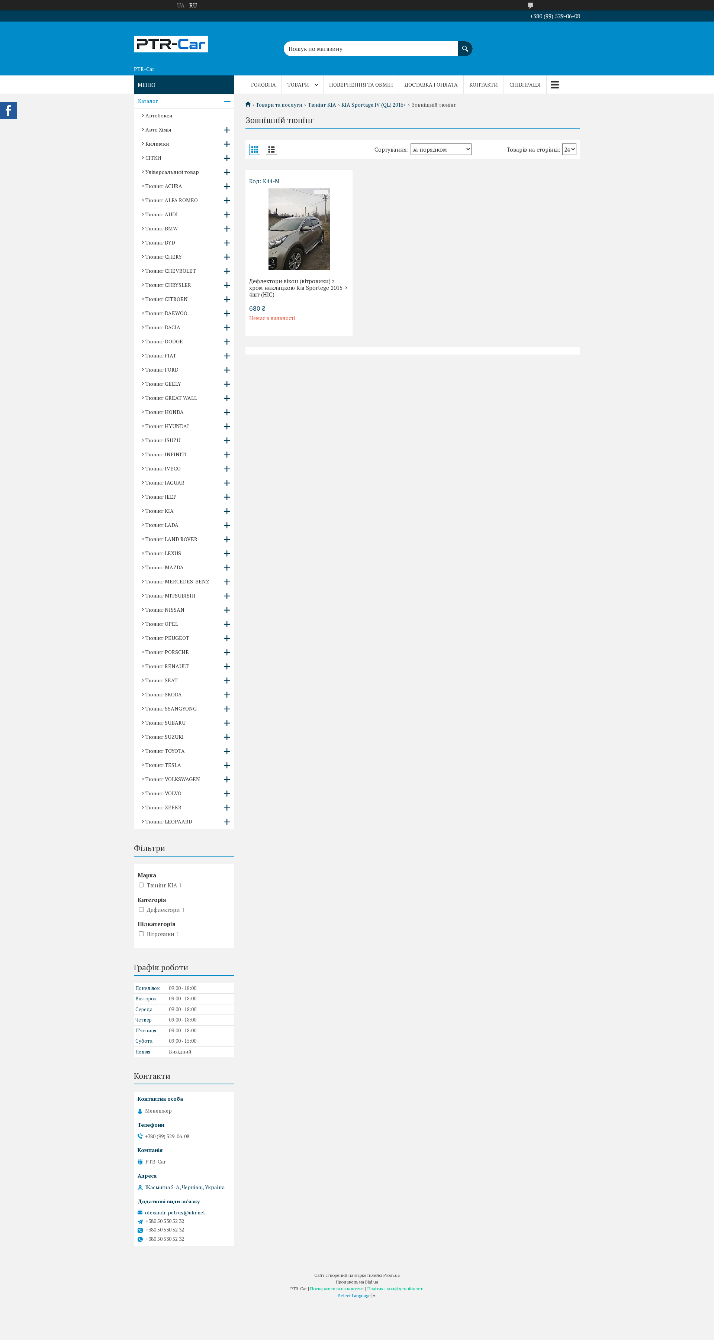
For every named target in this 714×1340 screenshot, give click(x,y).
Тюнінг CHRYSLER (168, 284)
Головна (263, 84)
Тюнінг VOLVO (163, 793)
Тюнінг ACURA (163, 186)
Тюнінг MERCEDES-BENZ (177, 581)
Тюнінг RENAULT (167, 666)
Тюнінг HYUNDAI (167, 426)
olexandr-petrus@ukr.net (175, 1212)
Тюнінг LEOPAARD (168, 821)
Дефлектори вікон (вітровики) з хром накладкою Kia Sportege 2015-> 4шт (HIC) (298, 288)
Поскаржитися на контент (337, 1288)
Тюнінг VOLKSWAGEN (172, 779)
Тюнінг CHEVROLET (170, 270)
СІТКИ (153, 157)
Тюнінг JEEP (161, 496)
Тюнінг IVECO (163, 468)
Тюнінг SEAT (161, 680)
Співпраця (525, 84)
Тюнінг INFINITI (166, 454)
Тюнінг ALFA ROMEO (171, 200)
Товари (298, 84)
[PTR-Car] (171, 42)
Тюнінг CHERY (163, 256)
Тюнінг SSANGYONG (171, 708)
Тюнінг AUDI (161, 214)
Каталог (148, 100)
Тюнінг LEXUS (163, 553)
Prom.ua (391, 1275)
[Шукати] (465, 45)
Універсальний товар (172, 171)
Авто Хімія (158, 129)
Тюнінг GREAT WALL (171, 397)
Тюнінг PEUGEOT (167, 637)
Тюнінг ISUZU (162, 440)
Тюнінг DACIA (162, 327)
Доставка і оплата (431, 84)
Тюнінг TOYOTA (165, 750)
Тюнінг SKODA (163, 694)
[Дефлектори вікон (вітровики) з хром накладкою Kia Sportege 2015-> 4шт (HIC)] (299, 229)
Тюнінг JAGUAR (164, 482)
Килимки (157, 143)
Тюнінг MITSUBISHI (170, 595)
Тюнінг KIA (322, 104)
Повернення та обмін (361, 84)
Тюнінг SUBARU (165, 722)
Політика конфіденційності (395, 1288)
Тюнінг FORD (161, 369)
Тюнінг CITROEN (166, 298)
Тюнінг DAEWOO (166, 313)
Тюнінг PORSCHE (167, 652)
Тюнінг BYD (160, 242)
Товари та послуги (279, 104)
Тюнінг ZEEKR (163, 807)
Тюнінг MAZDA (164, 567)
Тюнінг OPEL (161, 623)
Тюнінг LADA (161, 524)
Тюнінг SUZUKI (164, 736)
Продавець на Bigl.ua (357, 1282)
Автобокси (159, 115)
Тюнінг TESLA (163, 764)
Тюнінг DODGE (164, 341)
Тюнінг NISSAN (164, 609)
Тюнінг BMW (161, 228)
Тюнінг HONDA (164, 411)
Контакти (483, 84)
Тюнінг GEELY (163, 383)
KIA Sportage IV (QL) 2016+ (373, 104)
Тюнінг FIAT (160, 355)
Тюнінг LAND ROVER (171, 539)
